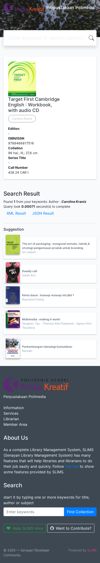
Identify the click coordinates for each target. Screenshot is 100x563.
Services (10, 413)
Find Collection (80, 511)
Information (13, 407)
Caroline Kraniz (22, 118)
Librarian (11, 419)
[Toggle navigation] (10, 18)
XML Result (16, 213)
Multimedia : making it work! (41, 319)
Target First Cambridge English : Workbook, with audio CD (34, 104)
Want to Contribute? (73, 528)
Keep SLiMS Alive (28, 528)
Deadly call (29, 271)
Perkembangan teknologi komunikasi (47, 346)
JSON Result (43, 213)
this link (72, 466)
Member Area (15, 424)
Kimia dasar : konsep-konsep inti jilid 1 (48, 295)
